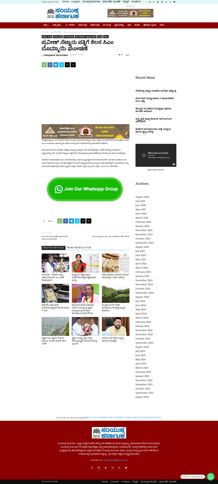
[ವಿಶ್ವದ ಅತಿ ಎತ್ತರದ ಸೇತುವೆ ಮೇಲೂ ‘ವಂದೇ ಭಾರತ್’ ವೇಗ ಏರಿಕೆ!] (55, 326)
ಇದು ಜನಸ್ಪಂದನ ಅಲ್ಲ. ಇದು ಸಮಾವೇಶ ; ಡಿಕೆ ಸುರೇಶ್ (110, 236)
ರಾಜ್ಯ (106, 36)
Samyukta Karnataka (56, 55)
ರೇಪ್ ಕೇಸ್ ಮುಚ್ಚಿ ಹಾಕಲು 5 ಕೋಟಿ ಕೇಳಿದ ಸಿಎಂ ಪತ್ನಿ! (154, 100)
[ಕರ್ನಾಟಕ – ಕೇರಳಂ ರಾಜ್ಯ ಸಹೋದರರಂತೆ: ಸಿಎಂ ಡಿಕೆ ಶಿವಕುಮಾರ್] (55, 263)
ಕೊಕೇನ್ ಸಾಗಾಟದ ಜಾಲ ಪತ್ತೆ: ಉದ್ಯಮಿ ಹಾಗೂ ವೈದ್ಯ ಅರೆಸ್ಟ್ (153, 130)
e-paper (75, 2)
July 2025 (140, 251)
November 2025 (144, 235)
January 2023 (142, 376)
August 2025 (142, 247)
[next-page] (47, 348)
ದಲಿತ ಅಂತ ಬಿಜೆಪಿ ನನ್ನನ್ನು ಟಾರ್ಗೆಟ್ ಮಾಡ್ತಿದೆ (113, 339)
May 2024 (140, 310)
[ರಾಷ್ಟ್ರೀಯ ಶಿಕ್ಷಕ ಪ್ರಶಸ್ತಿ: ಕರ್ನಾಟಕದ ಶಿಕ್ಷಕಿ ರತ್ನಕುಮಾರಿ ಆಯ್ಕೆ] (85, 263)
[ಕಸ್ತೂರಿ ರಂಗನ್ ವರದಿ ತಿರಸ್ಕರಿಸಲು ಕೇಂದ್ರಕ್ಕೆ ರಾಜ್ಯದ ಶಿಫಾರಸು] (115, 293)
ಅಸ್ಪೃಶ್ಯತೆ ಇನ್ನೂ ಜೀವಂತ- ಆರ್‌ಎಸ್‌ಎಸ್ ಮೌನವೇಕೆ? (153, 120)
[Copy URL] (73, 64)
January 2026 (142, 226)
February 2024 (143, 322)
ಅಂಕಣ (137, 25)
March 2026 (141, 218)
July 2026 (140, 201)
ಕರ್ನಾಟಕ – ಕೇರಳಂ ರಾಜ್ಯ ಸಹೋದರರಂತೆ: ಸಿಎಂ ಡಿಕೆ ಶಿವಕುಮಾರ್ (53, 277)
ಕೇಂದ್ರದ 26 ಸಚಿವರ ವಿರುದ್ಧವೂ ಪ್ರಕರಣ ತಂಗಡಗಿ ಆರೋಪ (153, 110)
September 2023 (144, 343)
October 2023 (142, 339)
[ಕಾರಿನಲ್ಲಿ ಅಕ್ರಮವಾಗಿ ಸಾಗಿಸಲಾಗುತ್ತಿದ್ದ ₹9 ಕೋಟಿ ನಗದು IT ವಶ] (55, 293)
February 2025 (143, 272)
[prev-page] (43, 348)
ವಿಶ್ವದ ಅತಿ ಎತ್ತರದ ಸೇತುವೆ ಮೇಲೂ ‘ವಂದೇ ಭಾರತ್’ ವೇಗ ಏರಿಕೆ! (54, 341)
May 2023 (140, 360)
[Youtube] (174, 2)
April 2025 (140, 264)
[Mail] (162, 2)
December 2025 (143, 230)
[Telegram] (55, 64)
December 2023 (143, 330)
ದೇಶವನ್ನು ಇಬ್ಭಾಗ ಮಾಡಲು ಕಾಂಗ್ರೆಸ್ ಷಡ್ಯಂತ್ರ (155, 91)
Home (65, 2)
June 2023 (140, 355)
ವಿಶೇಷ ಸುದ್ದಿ (94, 25)
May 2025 (140, 260)
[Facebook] (154, 2)
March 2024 (141, 318)
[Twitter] (166, 2)
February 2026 (143, 222)
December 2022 (143, 380)
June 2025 (140, 255)
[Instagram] (158, 2)
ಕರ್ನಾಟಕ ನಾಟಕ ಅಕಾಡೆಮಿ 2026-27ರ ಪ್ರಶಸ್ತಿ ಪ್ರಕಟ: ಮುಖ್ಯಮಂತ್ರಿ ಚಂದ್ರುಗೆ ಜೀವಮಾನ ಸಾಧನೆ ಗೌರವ (83, 309)
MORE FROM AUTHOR (79, 248)
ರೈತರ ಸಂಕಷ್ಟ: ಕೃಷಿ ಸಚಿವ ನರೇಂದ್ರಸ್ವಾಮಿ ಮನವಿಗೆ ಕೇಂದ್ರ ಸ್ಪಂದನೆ (84, 341)
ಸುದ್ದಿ (45, 25)
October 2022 (142, 389)
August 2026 (142, 197)
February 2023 (143, 372)
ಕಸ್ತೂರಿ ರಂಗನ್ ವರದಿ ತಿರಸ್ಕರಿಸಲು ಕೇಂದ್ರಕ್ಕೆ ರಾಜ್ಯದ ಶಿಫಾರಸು (113, 308)
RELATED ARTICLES (53, 248)
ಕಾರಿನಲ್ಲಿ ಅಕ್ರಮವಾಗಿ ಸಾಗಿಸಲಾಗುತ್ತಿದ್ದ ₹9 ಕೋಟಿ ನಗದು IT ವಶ (55, 308)
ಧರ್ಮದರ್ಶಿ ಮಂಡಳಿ (111, 2)
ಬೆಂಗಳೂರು (69, 36)
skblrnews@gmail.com (115, 460)
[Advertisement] (155, 51)
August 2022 (142, 397)
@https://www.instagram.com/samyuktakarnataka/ (124, 417)
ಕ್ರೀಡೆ (129, 25)
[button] (150, 1)
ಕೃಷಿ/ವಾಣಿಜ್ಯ (119, 25)
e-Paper (125, 481)
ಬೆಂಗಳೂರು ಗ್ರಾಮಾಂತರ (86, 36)
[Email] (67, 64)
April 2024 (140, 314)
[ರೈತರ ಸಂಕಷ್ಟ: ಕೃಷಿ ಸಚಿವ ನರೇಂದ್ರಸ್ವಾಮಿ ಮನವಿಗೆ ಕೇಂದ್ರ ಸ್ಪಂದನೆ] (85, 326)
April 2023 (140, 364)
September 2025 (144, 243)
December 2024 (143, 280)
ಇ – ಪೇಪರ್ (70, 25)
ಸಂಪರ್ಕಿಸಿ (135, 2)
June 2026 (140, 205)
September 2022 (144, 393)
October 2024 (142, 289)
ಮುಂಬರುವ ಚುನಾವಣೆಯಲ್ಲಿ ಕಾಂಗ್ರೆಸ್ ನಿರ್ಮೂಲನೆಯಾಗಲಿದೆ (55, 237)
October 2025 (142, 239)
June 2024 (140, 305)
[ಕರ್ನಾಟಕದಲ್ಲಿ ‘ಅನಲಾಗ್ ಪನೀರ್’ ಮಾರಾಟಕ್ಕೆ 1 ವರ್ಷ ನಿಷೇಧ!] (115, 263)
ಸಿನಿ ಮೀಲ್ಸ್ (107, 25)
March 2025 (141, 268)
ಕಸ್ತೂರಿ (126, 2)
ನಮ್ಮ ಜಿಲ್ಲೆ (56, 25)
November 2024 (144, 285)
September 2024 (144, 293)
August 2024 (142, 297)
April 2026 (140, 214)
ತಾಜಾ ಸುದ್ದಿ (82, 25)
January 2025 (142, 276)
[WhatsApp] (170, 2)
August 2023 (142, 347)
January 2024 (142, 326)
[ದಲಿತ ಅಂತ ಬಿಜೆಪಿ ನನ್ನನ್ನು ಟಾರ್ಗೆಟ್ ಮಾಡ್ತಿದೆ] (115, 326)
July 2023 (140, 351)
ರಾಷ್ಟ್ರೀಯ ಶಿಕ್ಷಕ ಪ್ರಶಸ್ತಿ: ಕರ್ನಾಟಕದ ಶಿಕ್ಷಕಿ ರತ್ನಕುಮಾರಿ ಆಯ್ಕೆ (84, 277)
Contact (115, 481)
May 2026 (140, 210)
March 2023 (141, 368)
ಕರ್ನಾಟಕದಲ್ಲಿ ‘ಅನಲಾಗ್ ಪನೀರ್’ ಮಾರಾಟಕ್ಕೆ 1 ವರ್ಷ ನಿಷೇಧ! (115, 276)
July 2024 (140, 301)
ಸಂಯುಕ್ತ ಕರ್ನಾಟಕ (91, 2)
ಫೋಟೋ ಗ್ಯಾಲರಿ (149, 25)
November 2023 (144, 335)
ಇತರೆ (161, 25)
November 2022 (144, 385)
